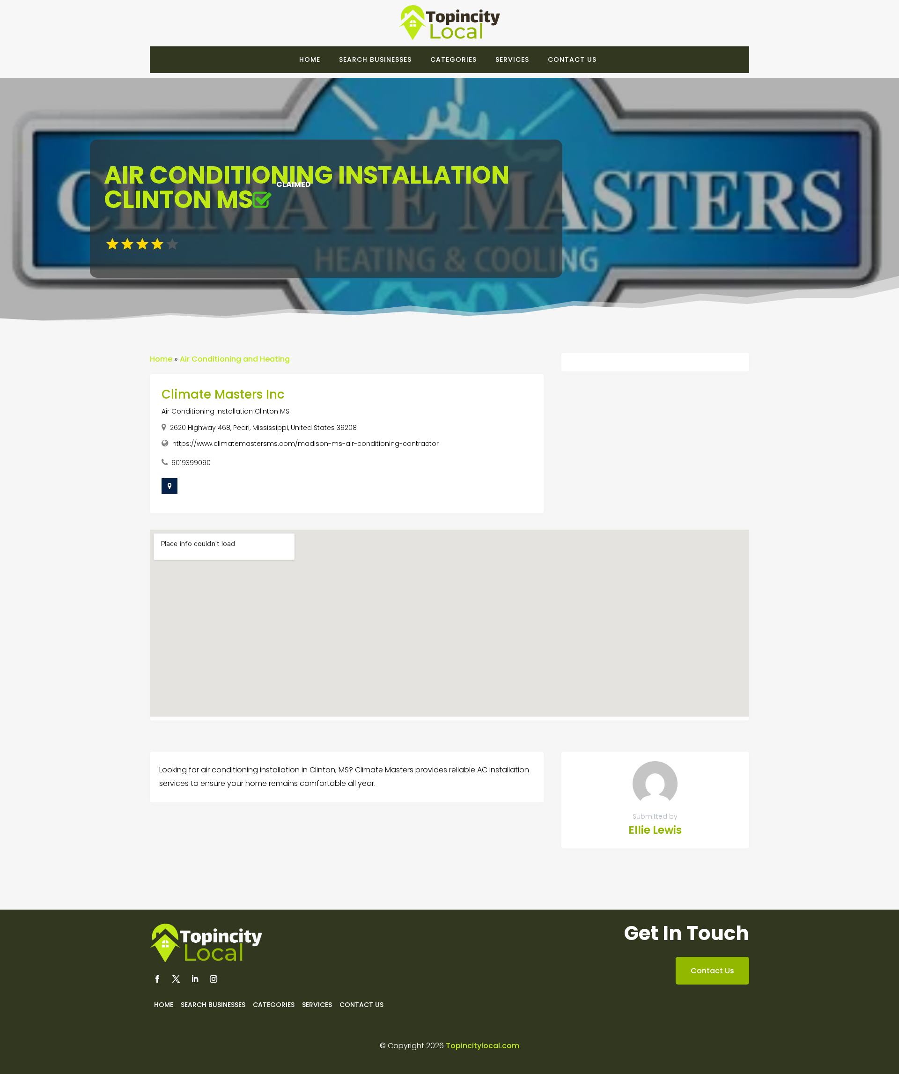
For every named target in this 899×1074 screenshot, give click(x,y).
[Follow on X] (176, 978)
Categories (453, 59)
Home (309, 59)
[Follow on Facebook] (157, 978)
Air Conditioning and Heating (235, 359)
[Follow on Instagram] (213, 978)
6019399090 (191, 462)
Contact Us (572, 59)
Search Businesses (375, 59)
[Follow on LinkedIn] (194, 978)
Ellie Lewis (655, 829)
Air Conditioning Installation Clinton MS (225, 411)
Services (512, 59)
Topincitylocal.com (482, 1045)
